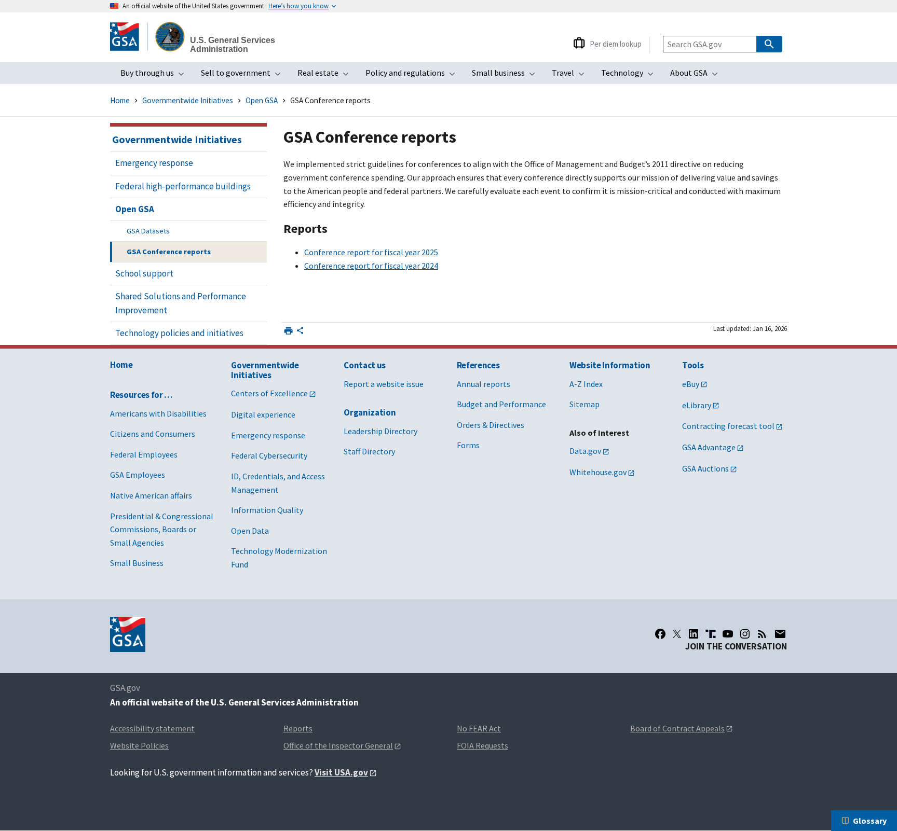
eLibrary (696, 405)
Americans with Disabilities (158, 413)
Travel (571, 75)
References (478, 365)
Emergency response (268, 435)
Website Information (609, 365)
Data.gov (585, 451)
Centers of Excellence (269, 393)
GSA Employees (137, 474)
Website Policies (139, 745)
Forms (468, 445)
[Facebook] (660, 634)
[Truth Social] (710, 634)
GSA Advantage (709, 447)
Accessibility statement (152, 728)
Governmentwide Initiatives (187, 100)
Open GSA (262, 100)
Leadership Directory (380, 431)
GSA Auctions (705, 468)
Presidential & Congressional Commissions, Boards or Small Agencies (161, 529)
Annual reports (483, 384)
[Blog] (762, 634)
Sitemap (584, 404)
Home (120, 100)
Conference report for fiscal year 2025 (371, 252)
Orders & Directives (490, 425)
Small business (506, 75)
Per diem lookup (616, 44)
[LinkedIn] (693, 634)
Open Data (250, 530)
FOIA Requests (482, 745)
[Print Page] (288, 331)
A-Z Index (586, 384)
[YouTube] (728, 634)
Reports (297, 728)
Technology (630, 75)
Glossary (870, 820)
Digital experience (263, 414)
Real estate (326, 75)
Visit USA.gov (341, 772)
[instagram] (745, 634)
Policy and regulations (413, 75)
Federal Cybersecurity (269, 455)
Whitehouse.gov (598, 472)
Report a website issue (384, 384)
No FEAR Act (479, 728)
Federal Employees (144, 454)
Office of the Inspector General (338, 745)
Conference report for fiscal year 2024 (371, 265)
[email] (780, 634)
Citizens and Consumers (152, 433)
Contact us (365, 365)
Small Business (137, 563)
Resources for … (141, 394)
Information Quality (267, 510)
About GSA (697, 75)
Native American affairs (151, 495)
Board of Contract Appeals (677, 728)
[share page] (300, 332)
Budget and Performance (501, 404)
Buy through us (155, 75)
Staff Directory (369, 451)
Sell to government (244, 75)
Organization (370, 412)
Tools (692, 365)
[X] (677, 634)
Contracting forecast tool (728, 426)
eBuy (690, 384)
